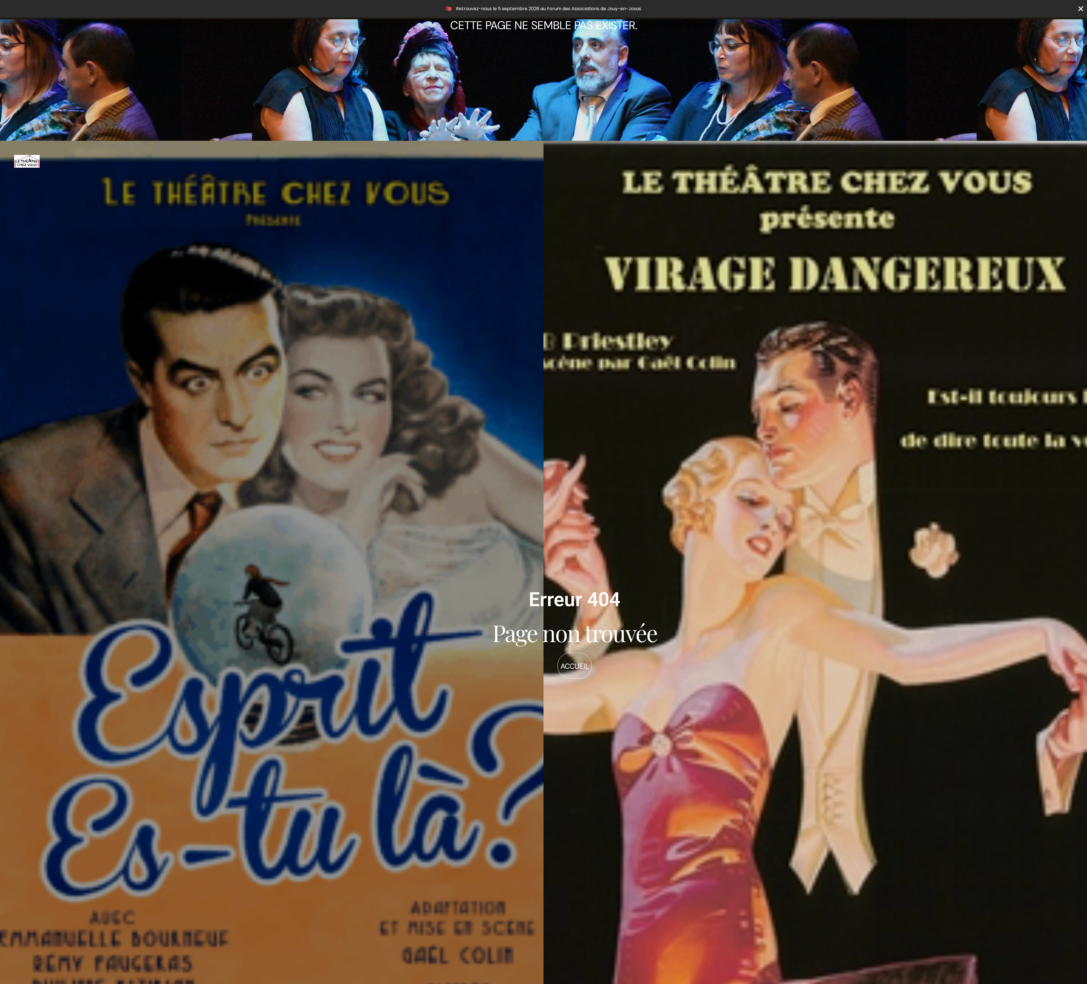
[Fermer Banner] (1080, 8)
